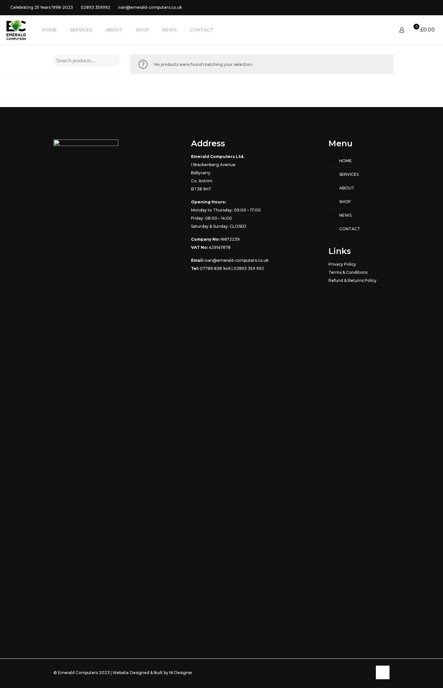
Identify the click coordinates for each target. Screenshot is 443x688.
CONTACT (349, 228)
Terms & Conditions (348, 272)
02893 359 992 (248, 268)
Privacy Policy (342, 264)
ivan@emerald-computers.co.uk (150, 7)
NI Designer (181, 672)
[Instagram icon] (428, 7)
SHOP (345, 201)
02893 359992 (95, 7)
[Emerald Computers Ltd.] (16, 29)
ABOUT (346, 188)
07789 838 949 (215, 268)
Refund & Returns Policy (353, 280)
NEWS (345, 215)
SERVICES (349, 174)
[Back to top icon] (382, 672)
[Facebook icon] (420, 7)
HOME (345, 160)
